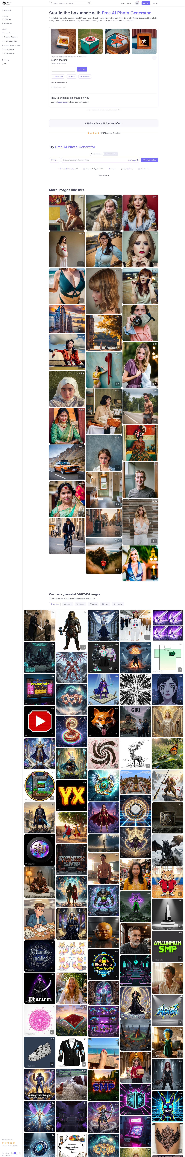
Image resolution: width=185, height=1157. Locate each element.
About (7, 1153)
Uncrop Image (9, 49)
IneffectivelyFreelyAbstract (78, 56)
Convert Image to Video (12, 45)
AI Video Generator (10, 41)
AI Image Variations (10, 37)
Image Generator (10, 33)
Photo (53, 63)
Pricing (122, 3)
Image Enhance (63, 102)
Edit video (7, 19)
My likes (56, 604)
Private (143, 169)
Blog (3, 1153)
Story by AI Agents (92, 169)
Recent (68, 604)
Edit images (8, 23)
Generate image (96, 154)
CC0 (64, 87)
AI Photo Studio (9, 53)
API (5, 64)
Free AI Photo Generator (126, 13)
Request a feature (7, 1156)
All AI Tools (7, 10)
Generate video (111, 154)
